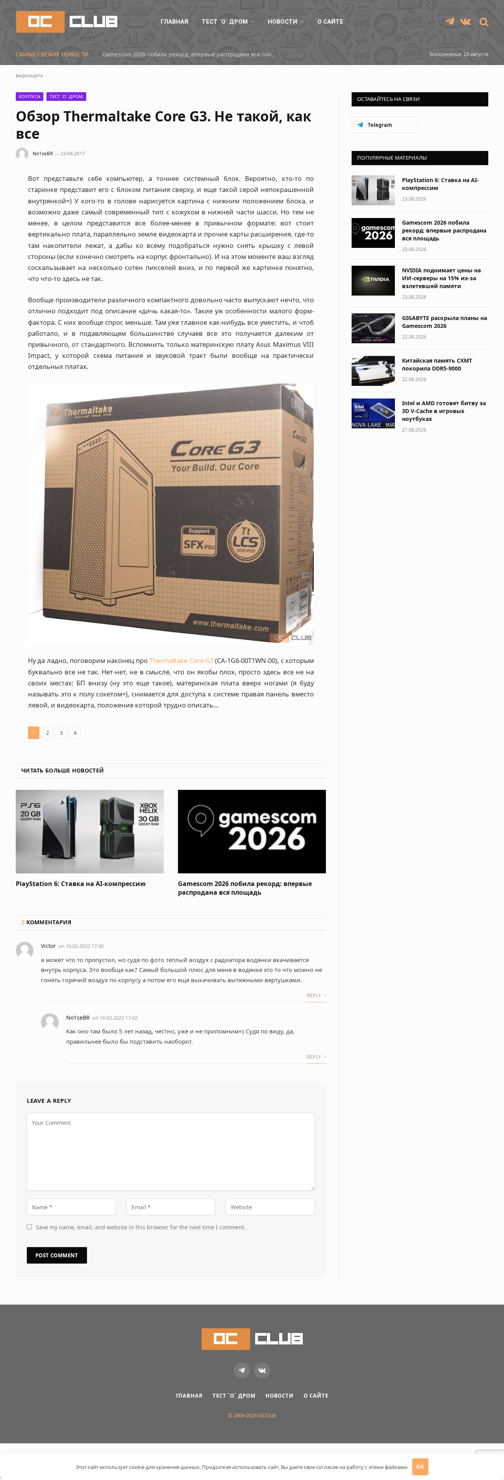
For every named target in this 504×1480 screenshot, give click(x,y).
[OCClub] (66, 22)
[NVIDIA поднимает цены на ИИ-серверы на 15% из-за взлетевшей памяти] (373, 281)
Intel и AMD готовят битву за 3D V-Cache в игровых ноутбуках (444, 411)
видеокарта (29, 75)
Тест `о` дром (225, 21)
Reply (314, 995)
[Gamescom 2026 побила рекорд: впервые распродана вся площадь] (252, 831)
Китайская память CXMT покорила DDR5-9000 (437, 364)
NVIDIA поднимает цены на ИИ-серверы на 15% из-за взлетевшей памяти (191, 54)
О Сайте (330, 21)
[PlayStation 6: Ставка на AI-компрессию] (90, 831)
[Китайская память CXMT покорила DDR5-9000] (373, 371)
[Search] (483, 22)
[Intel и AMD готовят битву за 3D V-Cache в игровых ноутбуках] (373, 413)
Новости (282, 21)
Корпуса (29, 96)
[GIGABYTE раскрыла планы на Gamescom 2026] (373, 328)
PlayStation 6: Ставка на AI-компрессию (81, 884)
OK (420, 1466)
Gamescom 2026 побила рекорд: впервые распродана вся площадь (245, 888)
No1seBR (43, 153)
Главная (174, 21)
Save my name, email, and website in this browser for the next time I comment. (141, 1227)
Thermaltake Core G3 (181, 660)
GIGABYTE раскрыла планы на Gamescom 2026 (444, 322)
